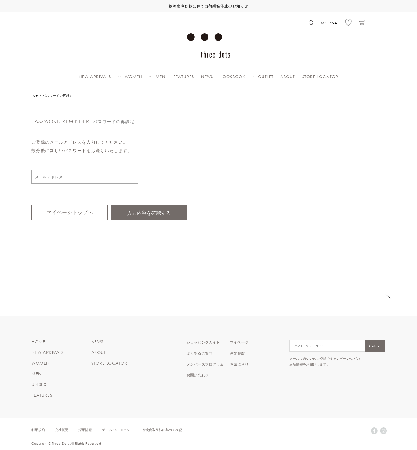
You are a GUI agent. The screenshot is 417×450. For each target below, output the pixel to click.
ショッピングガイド (203, 342)
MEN (160, 77)
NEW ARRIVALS (95, 77)
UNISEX (38, 384)
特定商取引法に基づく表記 (162, 429)
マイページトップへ (69, 212)
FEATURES (183, 77)
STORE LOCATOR (320, 77)
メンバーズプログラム (205, 364)
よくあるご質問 (199, 353)
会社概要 (61, 429)
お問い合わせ (198, 375)
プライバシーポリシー (117, 429)
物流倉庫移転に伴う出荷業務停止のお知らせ (208, 6)
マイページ (239, 342)
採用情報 (85, 429)
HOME (38, 342)
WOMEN (133, 77)
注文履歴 (237, 353)
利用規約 (38, 429)
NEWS (207, 77)
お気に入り (239, 364)
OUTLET (266, 77)
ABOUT (287, 77)
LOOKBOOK (232, 77)
